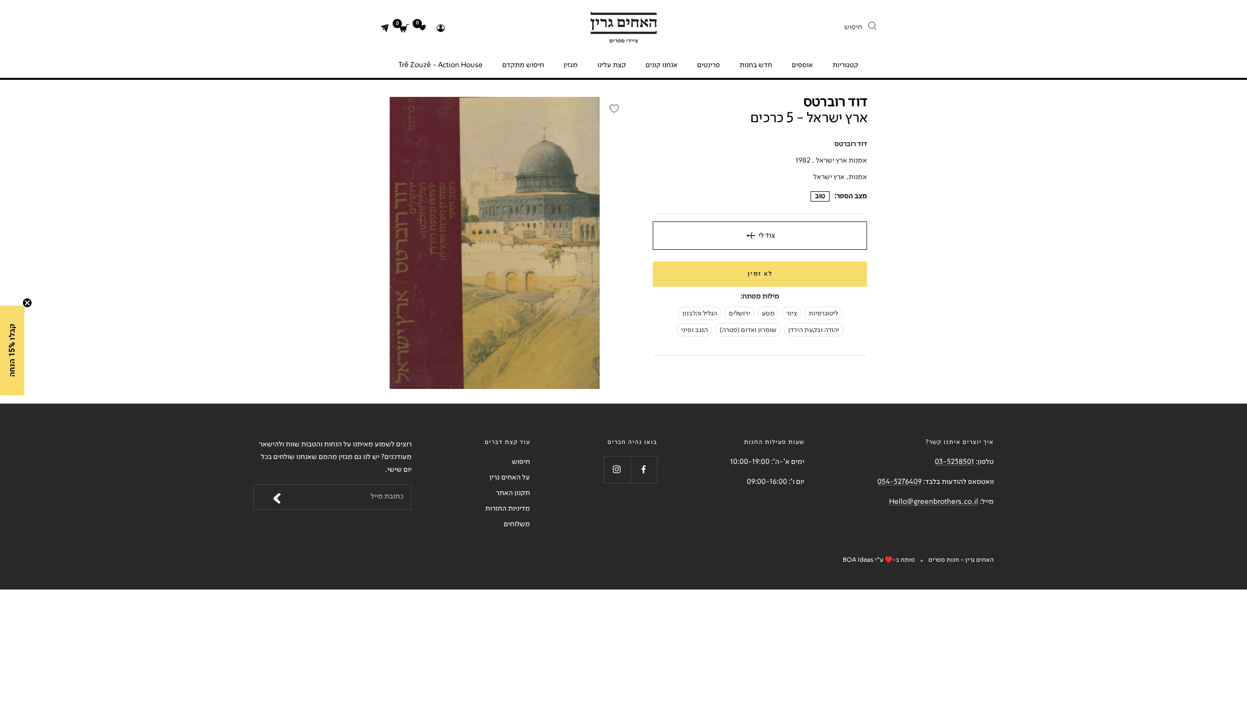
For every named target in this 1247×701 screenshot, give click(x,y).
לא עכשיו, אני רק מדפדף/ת (672, 428)
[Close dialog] (753, 249)
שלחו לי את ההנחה (672, 404)
